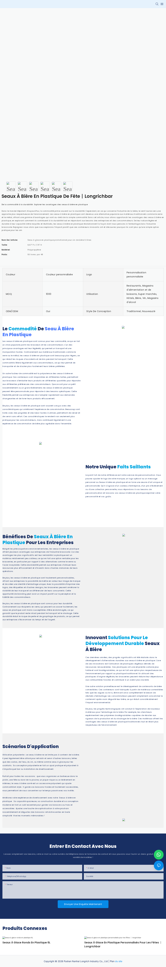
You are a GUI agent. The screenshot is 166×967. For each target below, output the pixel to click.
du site (118, 961)
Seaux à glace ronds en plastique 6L (26, 942)
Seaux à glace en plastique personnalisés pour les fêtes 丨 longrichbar (123, 944)
